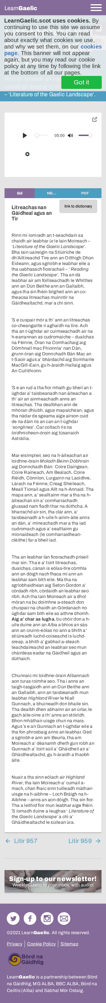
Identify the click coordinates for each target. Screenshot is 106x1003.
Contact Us (64, 918)
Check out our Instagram (47, 918)
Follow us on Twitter (13, 918)
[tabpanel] (53, 515)
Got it (81, 82)
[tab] (20, 193)
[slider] (41, 135)
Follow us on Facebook (30, 918)
